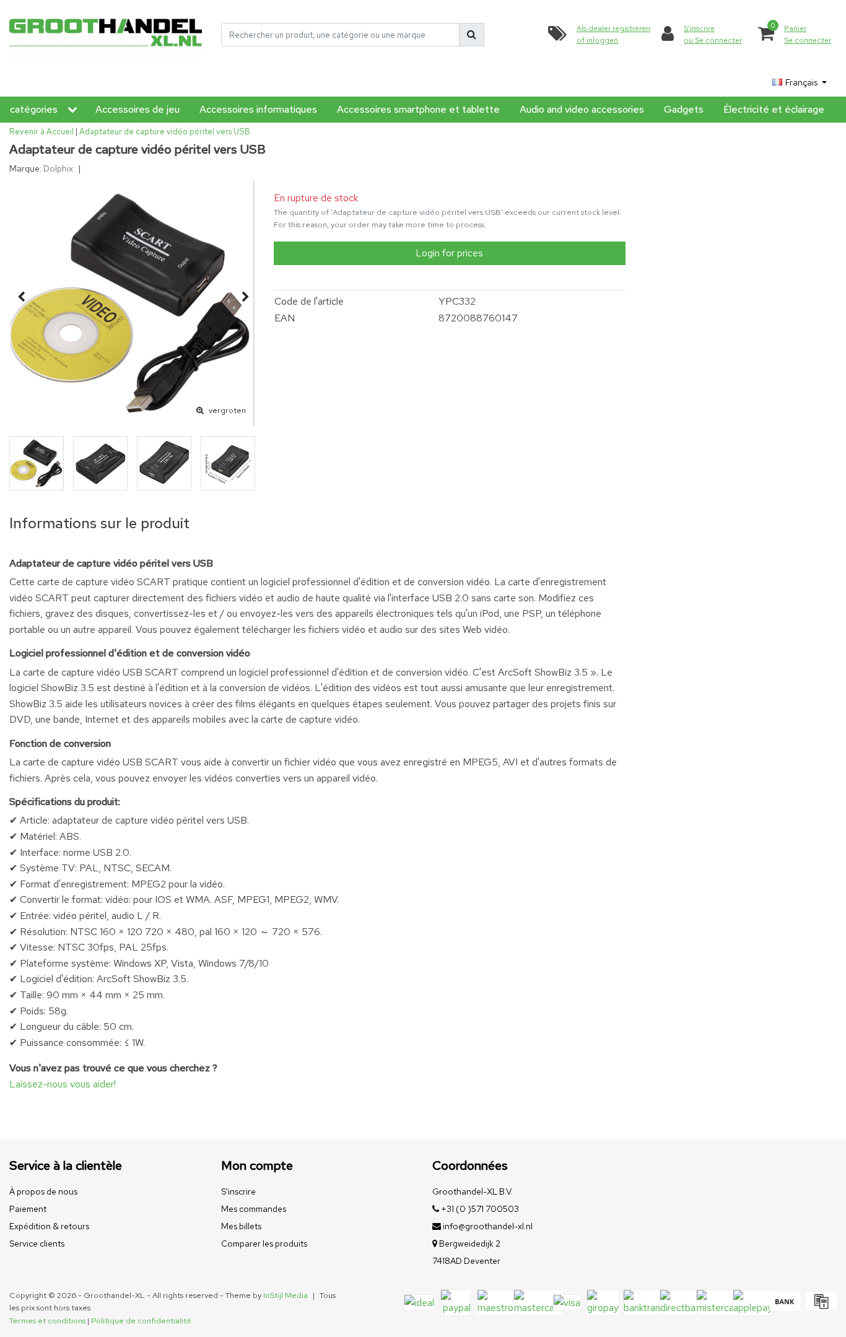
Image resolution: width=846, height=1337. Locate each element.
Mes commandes (253, 1208)
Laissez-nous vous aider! (62, 1084)
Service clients (36, 1243)
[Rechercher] (471, 34)
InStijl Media (285, 1295)
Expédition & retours (49, 1226)
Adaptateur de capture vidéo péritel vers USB (164, 131)
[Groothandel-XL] (106, 34)
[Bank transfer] (784, 1306)
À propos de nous (43, 1191)
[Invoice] (820, 1306)
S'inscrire (238, 1191)
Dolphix (58, 168)
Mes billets (241, 1226)
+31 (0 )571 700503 (479, 1208)
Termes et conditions (47, 1320)
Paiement (27, 1208)
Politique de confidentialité (141, 1320)
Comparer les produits (264, 1243)
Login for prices (449, 252)
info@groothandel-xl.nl (488, 1226)
